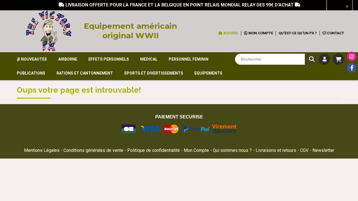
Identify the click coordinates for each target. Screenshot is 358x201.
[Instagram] (352, 56)
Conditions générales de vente (93, 150)
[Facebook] (352, 68)
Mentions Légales (42, 150)
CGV (305, 150)
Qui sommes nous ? (233, 150)
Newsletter (323, 150)
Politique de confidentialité (153, 150)
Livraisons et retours (276, 150)
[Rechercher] (312, 59)
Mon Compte (196, 150)
